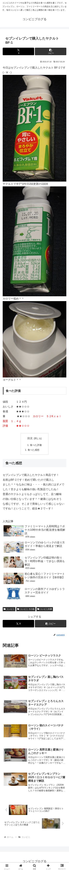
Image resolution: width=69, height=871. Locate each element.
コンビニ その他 (27, 609)
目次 (30, 438)
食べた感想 (33, 450)
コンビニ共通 (46, 609)
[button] (50, 51)
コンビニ (10, 609)
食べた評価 (36, 445)
